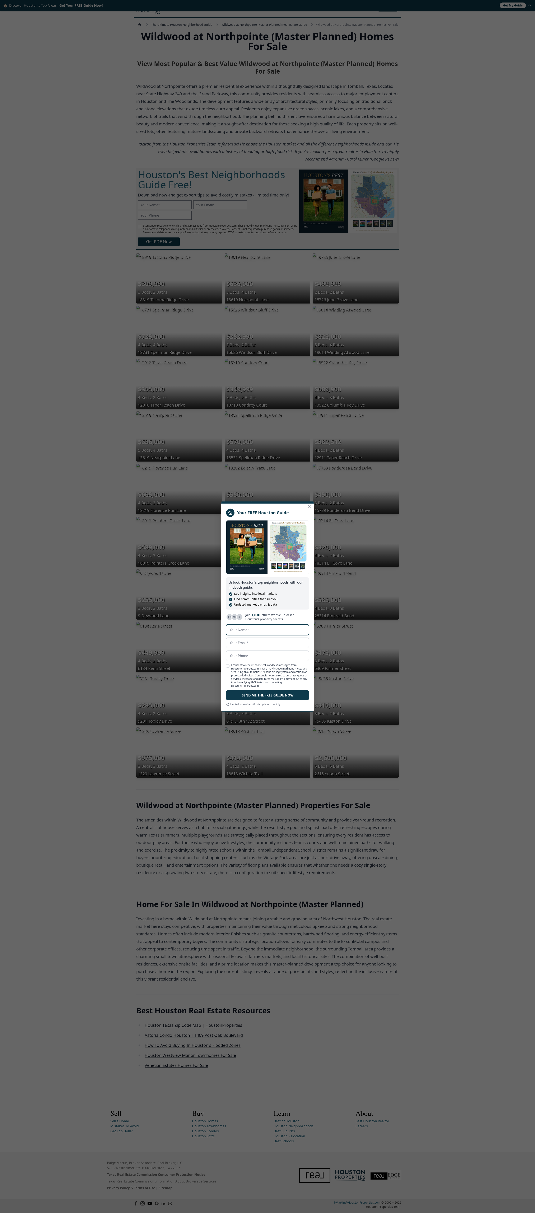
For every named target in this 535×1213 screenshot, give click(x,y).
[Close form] (309, 506)
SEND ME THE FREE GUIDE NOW (267, 695)
